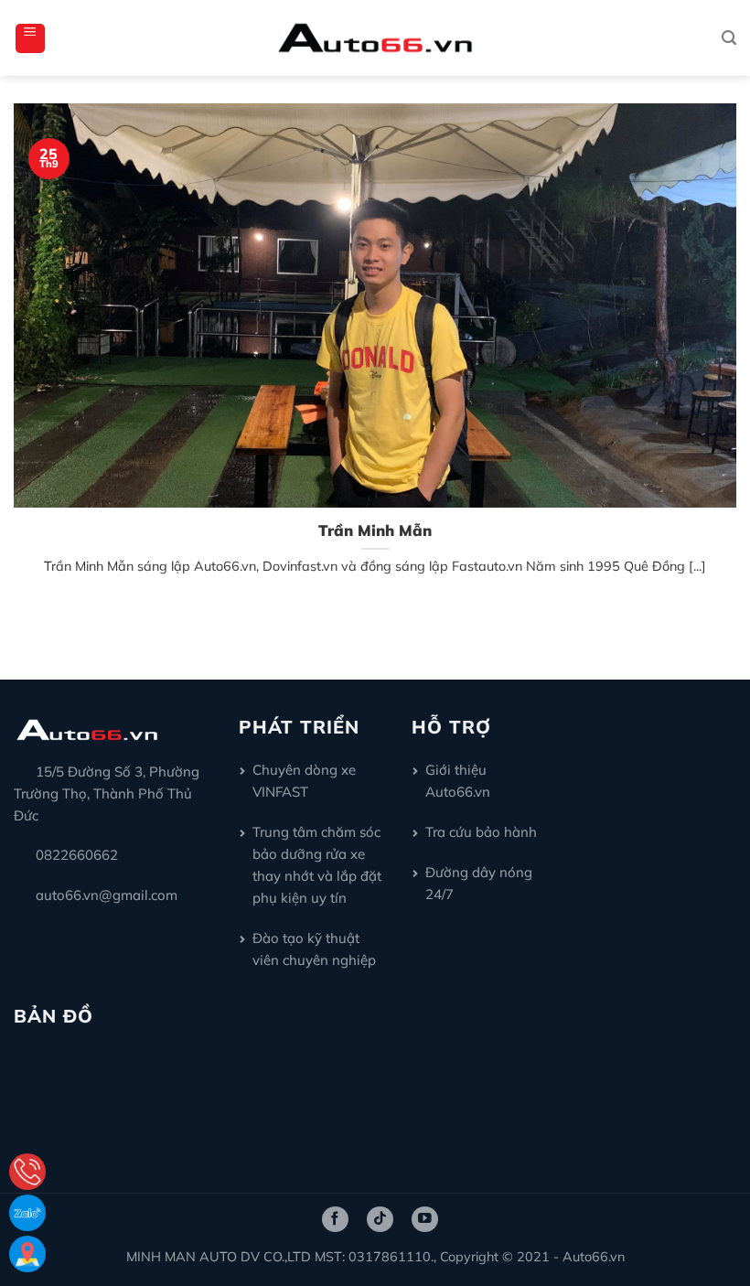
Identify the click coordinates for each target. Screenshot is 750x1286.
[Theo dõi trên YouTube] (425, 1219)
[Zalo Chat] (27, 1213)
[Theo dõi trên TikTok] (380, 1219)
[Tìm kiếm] (729, 38)
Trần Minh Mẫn (375, 530)
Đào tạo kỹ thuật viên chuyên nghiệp (314, 949)
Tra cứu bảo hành (481, 832)
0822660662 (77, 854)
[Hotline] (27, 1171)
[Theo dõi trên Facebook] (335, 1219)
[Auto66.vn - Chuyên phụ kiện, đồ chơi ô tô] (375, 38)
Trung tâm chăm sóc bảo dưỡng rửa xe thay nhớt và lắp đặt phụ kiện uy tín (316, 864)
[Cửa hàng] (27, 1254)
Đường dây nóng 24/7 (478, 883)
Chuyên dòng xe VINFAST (304, 780)
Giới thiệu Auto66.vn (457, 780)
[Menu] (30, 38)
